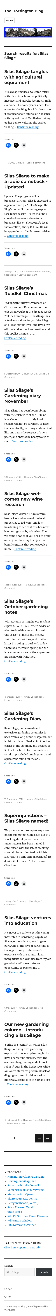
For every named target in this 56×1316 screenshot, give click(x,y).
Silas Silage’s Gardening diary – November (24, 396)
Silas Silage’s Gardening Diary (23, 716)
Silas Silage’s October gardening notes (26, 607)
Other (8, 1288)
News (21, 162)
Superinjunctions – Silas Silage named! (26, 818)
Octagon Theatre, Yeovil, (22, 1203)
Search (8, 1265)
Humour (46, 271)
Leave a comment (35, 162)
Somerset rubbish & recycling (25, 1189)
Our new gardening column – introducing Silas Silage (26, 1030)
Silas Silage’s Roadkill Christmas (25, 290)
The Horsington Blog (23, 11)
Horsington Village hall (21, 1181)
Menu (9, 20)
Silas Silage (10, 275)
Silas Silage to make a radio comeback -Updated (26, 181)
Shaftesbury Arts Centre (22, 1198)
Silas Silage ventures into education (27, 920)
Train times (14, 1211)
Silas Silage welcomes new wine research (23, 499)
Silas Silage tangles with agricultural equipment (26, 77)
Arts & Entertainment (30, 271)
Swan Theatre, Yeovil (20, 1207)
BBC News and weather (21, 1224)
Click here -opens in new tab (22, 1247)
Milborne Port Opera (20, 1194)
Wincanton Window (19, 1220)
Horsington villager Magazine (25, 1176)
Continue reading (28, 127)
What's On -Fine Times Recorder (27, 1216)
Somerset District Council (23, 1185)
